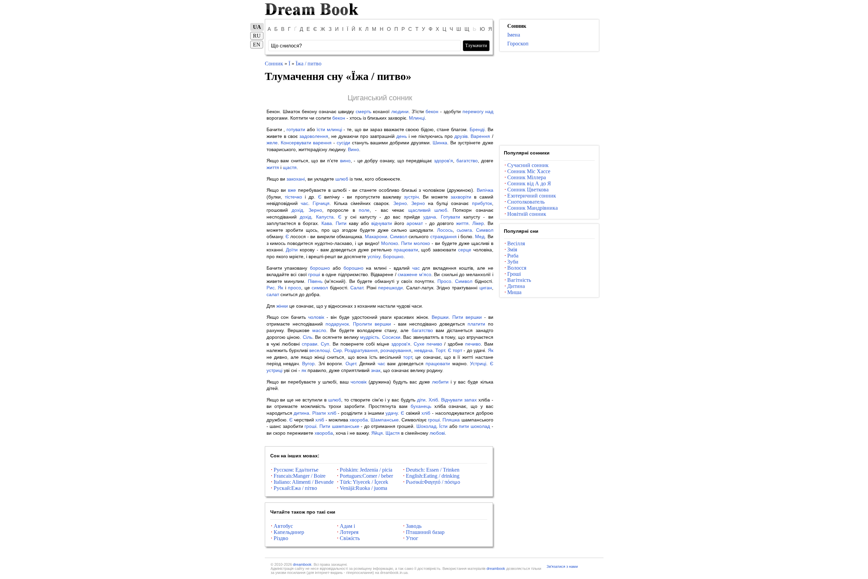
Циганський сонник (380, 98)
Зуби (512, 262)
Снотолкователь (526, 202)
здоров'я (443, 160)
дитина (301, 413)
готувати (296, 129)
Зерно (400, 203)
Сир (337, 350)
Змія (512, 249)
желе (272, 142)
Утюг (412, 538)
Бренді (477, 129)
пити (464, 426)
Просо (444, 281)
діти (421, 399)
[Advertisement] (549, 98)
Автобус (283, 526)
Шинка (440, 142)
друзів (461, 136)
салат (273, 294)
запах (470, 399)
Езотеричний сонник (531, 196)
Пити (341, 223)
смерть (363, 111)
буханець (421, 406)
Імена (513, 35)
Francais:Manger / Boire (300, 476)
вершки (474, 317)
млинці (334, 129)
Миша (514, 292)
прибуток (482, 203)
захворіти (461, 197)
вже (292, 190)
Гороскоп (518, 43)
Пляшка (451, 419)
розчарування (395, 350)
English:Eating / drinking (432, 476)
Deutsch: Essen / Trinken (432, 470)
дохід (297, 210)
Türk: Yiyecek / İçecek (364, 482)
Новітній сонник (526, 214)
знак (375, 370)
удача (429, 217)
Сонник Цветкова (528, 189)
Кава (326, 223)
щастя (290, 167)
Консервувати (296, 142)
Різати (319, 413)
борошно (320, 268)
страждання (443, 236)
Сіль (307, 337)
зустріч (411, 197)
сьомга (464, 230)
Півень (315, 281)
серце (464, 249)
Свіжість (350, 538)
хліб (332, 413)
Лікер (478, 223)
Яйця (377, 433)
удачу (392, 413)
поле (364, 210)
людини (400, 111)
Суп (325, 344)
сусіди (343, 142)
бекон (432, 111)
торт (457, 350)
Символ (484, 230)
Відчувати (451, 399)
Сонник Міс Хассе (528, 171)
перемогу (473, 111)
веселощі (319, 350)
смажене (407, 274)
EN (256, 44)
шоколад (480, 426)
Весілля (516, 243)
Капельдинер (289, 532)
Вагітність (519, 280)
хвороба (359, 419)
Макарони (376, 236)
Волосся (516, 268)
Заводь (413, 526)
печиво (434, 344)
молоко (422, 243)
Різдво (281, 538)
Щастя (393, 433)
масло (319, 330)
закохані (296, 179)
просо (294, 287)
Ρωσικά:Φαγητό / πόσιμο (433, 482)
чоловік (316, 317)
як (303, 370)
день (401, 136)
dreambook (302, 564)
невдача (423, 350)
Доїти (292, 249)
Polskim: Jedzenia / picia (366, 470)
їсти (321, 129)
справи (309, 344)
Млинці (417, 118)
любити (440, 382)
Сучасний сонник (528, 165)
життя (273, 167)
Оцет (351, 363)
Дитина (516, 286)
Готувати (450, 217)
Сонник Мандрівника (532, 208)
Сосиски (391, 337)
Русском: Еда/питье (296, 470)
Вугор (308, 363)
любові (437, 433)
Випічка (485, 190)
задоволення (313, 136)
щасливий (419, 210)
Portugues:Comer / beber (366, 476)
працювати (406, 249)
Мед (480, 236)
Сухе (419, 344)
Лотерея (349, 532)
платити (476, 324)
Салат (356, 287)
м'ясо (425, 274)
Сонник (274, 63)
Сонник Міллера (526, 177)
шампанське (345, 426)
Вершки (440, 317)
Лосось (445, 230)
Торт (440, 350)
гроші (314, 274)
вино (345, 160)
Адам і (347, 526)
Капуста (325, 217)
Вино (353, 149)
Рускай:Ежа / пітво (295, 488)
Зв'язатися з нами (562, 566)
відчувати (381, 223)
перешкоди (390, 287)
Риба (512, 256)
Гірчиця (321, 203)
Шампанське (385, 419)
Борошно (393, 256)
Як (280, 287)
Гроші (514, 274)
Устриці (478, 363)
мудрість (369, 337)
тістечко (293, 197)
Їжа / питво (308, 63)
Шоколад (426, 426)
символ (320, 287)
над (489, 111)
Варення (480, 136)
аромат (415, 223)
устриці (274, 370)
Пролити (362, 324)
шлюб (341, 179)
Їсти (443, 426)
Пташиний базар (425, 532)
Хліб (433, 399)
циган (485, 287)
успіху (374, 256)
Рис (271, 287)
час (304, 203)
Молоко (389, 243)
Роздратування (361, 350)
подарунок (337, 324)
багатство (467, 160)
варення (322, 142)
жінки (282, 306)
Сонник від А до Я (529, 183)
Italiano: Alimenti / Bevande (304, 482)
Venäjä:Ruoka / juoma (363, 488)
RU (257, 36)
